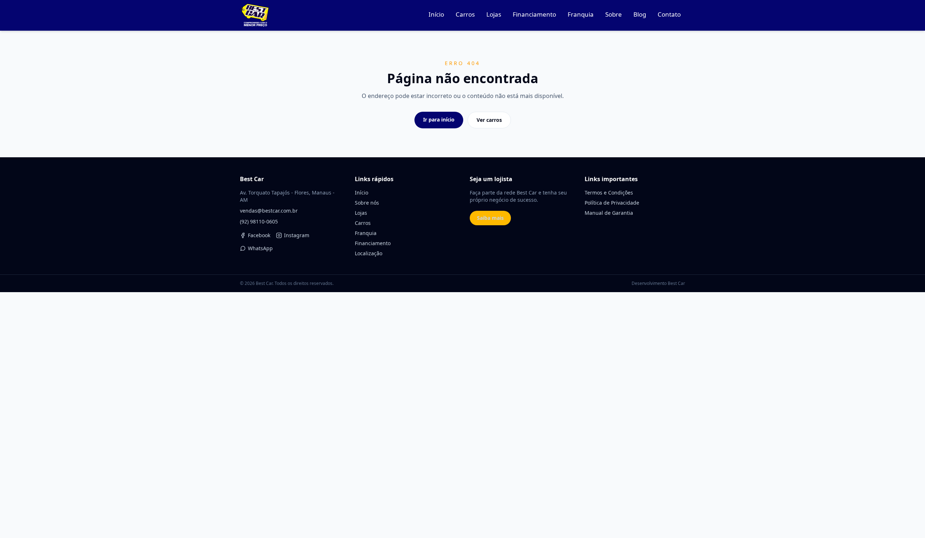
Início (361, 192)
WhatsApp (260, 248)
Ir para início (439, 119)
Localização (368, 253)
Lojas (361, 212)
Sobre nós (367, 202)
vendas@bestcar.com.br (269, 210)
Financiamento (373, 243)
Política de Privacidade (612, 202)
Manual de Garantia (609, 212)
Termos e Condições (609, 192)
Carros (363, 222)
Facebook (259, 235)
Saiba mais (490, 217)
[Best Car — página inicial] (254, 15)
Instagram (296, 235)
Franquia (366, 233)
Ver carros (489, 119)
